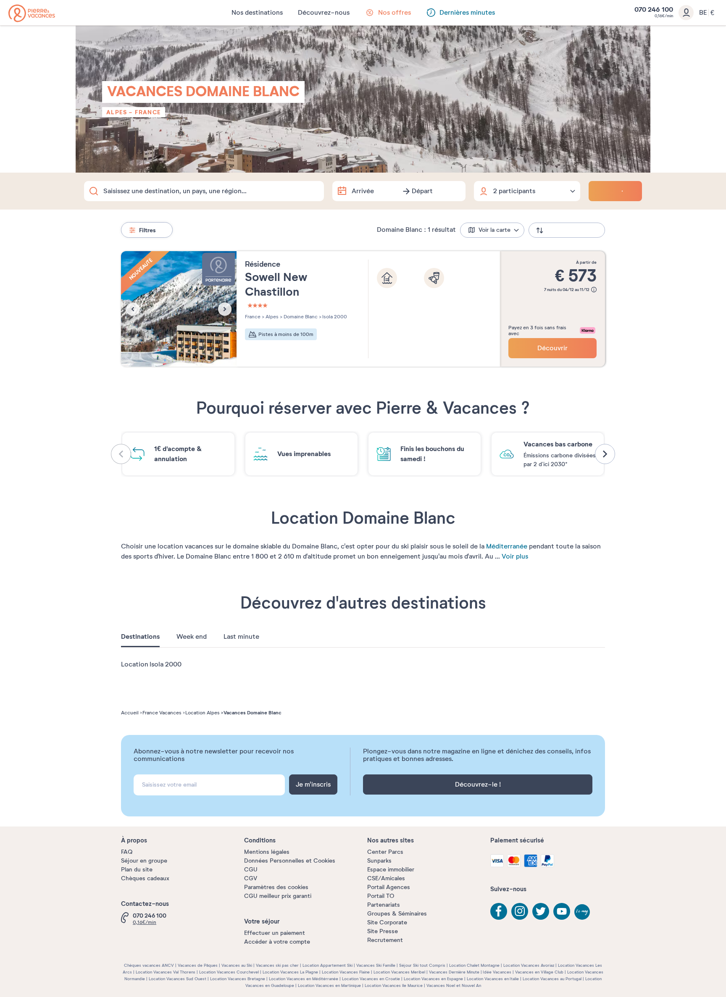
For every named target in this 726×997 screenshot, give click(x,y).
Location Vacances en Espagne (433, 978)
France (147, 112)
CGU (251, 869)
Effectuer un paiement (274, 933)
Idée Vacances (497, 972)
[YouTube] (561, 911)
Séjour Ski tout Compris (422, 965)
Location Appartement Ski (327, 965)
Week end (191, 636)
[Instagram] (519, 911)
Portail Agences (388, 887)
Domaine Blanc (300, 317)
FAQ (126, 851)
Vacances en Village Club (539, 972)
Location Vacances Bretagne (237, 978)
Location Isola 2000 (151, 664)
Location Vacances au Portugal (552, 978)
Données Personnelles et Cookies (289, 860)
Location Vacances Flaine (346, 972)
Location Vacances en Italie (493, 978)
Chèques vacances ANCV (149, 965)
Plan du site (137, 869)
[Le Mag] (582, 912)
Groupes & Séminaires (397, 913)
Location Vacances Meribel (399, 972)
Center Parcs (385, 851)
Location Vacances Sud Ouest (177, 978)
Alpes (116, 112)
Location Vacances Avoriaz (528, 965)
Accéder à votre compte (277, 941)
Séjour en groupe (144, 860)
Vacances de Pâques (198, 965)
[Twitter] (540, 911)
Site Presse (382, 931)
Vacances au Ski (236, 965)
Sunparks (379, 860)
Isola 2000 (334, 317)
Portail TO (380, 896)
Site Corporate (387, 922)
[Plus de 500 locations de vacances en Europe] (31, 13)
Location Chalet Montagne (474, 965)
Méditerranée (506, 546)
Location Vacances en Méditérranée (303, 978)
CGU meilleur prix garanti (277, 896)
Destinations (140, 636)
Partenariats (383, 904)
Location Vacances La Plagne (290, 972)
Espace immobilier (390, 869)
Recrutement (385, 940)
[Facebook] (498, 911)
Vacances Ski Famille (375, 965)
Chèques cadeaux (145, 878)
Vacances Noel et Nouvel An (453, 985)
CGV (250, 878)
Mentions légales (266, 851)
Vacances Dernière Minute (454, 972)
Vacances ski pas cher (277, 965)
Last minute (241, 636)
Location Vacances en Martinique (329, 985)
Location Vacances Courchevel (229, 972)
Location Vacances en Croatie (371, 978)
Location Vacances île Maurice (394, 985)
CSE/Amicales (386, 878)
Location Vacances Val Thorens (165, 972)
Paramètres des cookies (276, 887)
